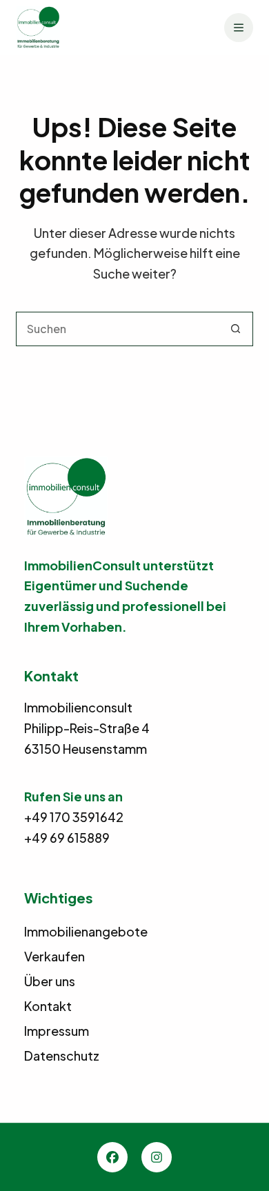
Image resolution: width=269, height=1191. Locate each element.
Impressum (56, 1031)
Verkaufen (54, 956)
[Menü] (238, 27)
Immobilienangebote (86, 931)
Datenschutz (61, 1055)
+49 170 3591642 (73, 817)
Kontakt (48, 1006)
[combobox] (118, 329)
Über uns (49, 981)
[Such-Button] (235, 329)
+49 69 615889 (67, 837)
